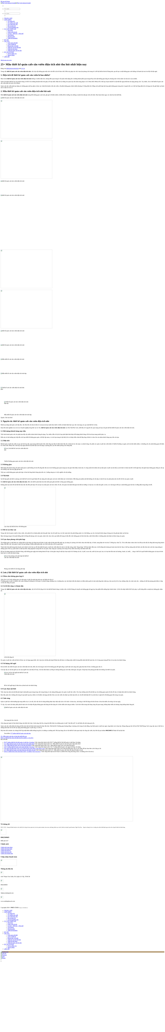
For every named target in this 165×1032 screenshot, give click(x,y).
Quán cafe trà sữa (12, 32)
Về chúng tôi (11, 21)
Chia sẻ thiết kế (12, 44)
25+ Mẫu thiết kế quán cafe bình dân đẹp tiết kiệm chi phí (19, 723)
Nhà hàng (10, 30)
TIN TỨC (7, 41)
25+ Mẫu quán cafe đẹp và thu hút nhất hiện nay (14, 709)
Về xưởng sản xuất (13, 23)
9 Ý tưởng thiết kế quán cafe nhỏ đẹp (20, 706)
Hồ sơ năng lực (12, 26)
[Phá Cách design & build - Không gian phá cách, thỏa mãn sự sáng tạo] (16, 3)
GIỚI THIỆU (8, 19)
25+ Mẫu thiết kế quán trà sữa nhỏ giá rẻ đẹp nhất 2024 (19, 717)
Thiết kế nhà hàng (12, 49)
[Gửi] (5, 15)
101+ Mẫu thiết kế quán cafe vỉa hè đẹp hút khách (17, 718)
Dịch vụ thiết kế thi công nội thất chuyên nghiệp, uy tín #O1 (17, 711)
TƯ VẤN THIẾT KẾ (10, 29)
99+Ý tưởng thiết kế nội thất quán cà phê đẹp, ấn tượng (19, 715)
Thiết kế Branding (12, 38)
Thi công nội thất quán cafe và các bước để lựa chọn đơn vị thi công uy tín (24, 721)
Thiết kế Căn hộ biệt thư (14, 47)
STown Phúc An (12, 53)
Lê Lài (23, 68)
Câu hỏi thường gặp (13, 27)
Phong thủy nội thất (13, 46)
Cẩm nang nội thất (13, 43)
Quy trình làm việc (13, 24)
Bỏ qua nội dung (5, 1)
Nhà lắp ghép (11, 36)
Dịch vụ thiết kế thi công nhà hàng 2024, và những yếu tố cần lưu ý (22, 725)
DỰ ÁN (6, 39)
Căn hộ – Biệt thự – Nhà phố (15, 33)
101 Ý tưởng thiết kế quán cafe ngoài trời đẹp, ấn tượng (19, 720)
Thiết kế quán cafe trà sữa (15, 50)
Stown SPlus (11, 55)
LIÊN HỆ (7, 56)
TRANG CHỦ (8, 18)
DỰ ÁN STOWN (9, 52)
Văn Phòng (11, 35)
